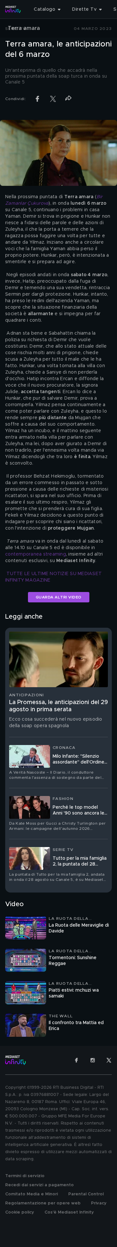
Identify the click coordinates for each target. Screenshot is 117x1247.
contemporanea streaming (35, 554)
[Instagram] (93, 1060)
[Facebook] (76, 1060)
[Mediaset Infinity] (13, 9)
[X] (109, 1060)
